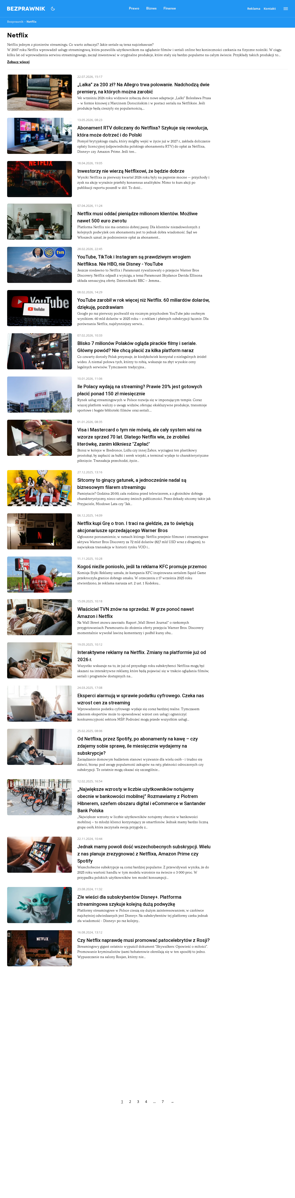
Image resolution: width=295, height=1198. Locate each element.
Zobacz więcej (18, 62)
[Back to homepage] (26, 9)
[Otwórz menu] (283, 8)
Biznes (151, 8)
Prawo (134, 8)
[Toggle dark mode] (53, 8)
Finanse (169, 8)
